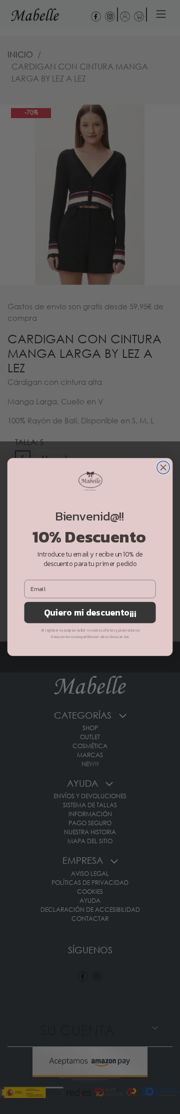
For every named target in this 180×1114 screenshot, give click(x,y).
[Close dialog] (163, 467)
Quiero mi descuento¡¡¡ (90, 612)
